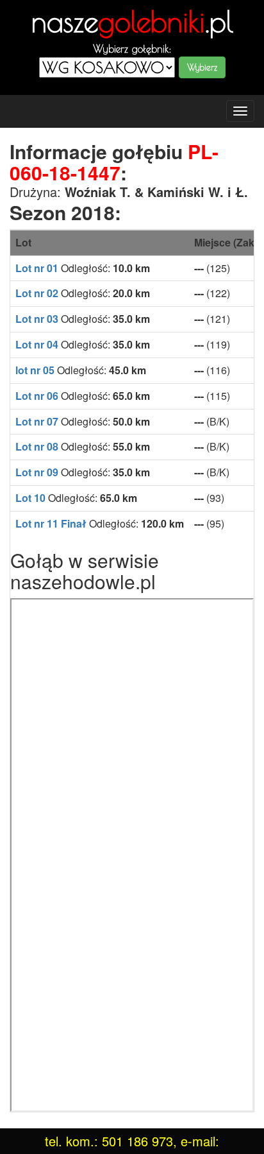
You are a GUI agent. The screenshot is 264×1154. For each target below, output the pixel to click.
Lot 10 (30, 497)
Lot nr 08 (36, 446)
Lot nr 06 (36, 395)
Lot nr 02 (36, 293)
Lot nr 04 (36, 344)
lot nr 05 (34, 370)
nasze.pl (132, 21)
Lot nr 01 (36, 268)
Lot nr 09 (36, 472)
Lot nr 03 (36, 318)
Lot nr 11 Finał (51, 523)
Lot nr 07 (36, 421)
